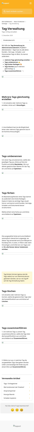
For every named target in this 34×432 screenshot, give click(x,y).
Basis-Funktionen (19, 21)
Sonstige (4, 23)
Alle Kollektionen (7, 21)
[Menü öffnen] (30, 3)
